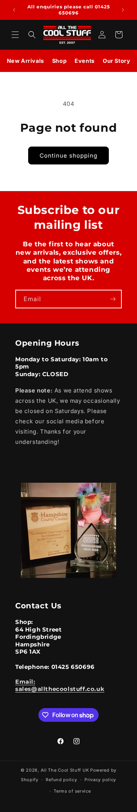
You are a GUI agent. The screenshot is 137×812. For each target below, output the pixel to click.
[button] (15, 34)
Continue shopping (68, 155)
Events (85, 60)
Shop (59, 60)
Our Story (116, 60)
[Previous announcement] (14, 10)
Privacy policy (100, 779)
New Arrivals (25, 60)
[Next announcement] (123, 10)
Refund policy (61, 779)
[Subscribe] (112, 299)
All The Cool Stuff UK (65, 770)
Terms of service (72, 791)
